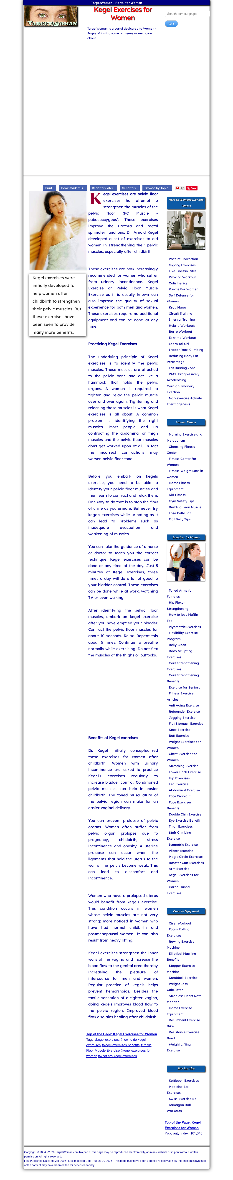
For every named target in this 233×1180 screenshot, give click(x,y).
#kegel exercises (107, 1039)
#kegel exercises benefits (121, 1044)
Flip (182, 188)
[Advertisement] (117, 72)
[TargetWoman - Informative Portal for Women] (52, 16)
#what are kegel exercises (117, 1055)
